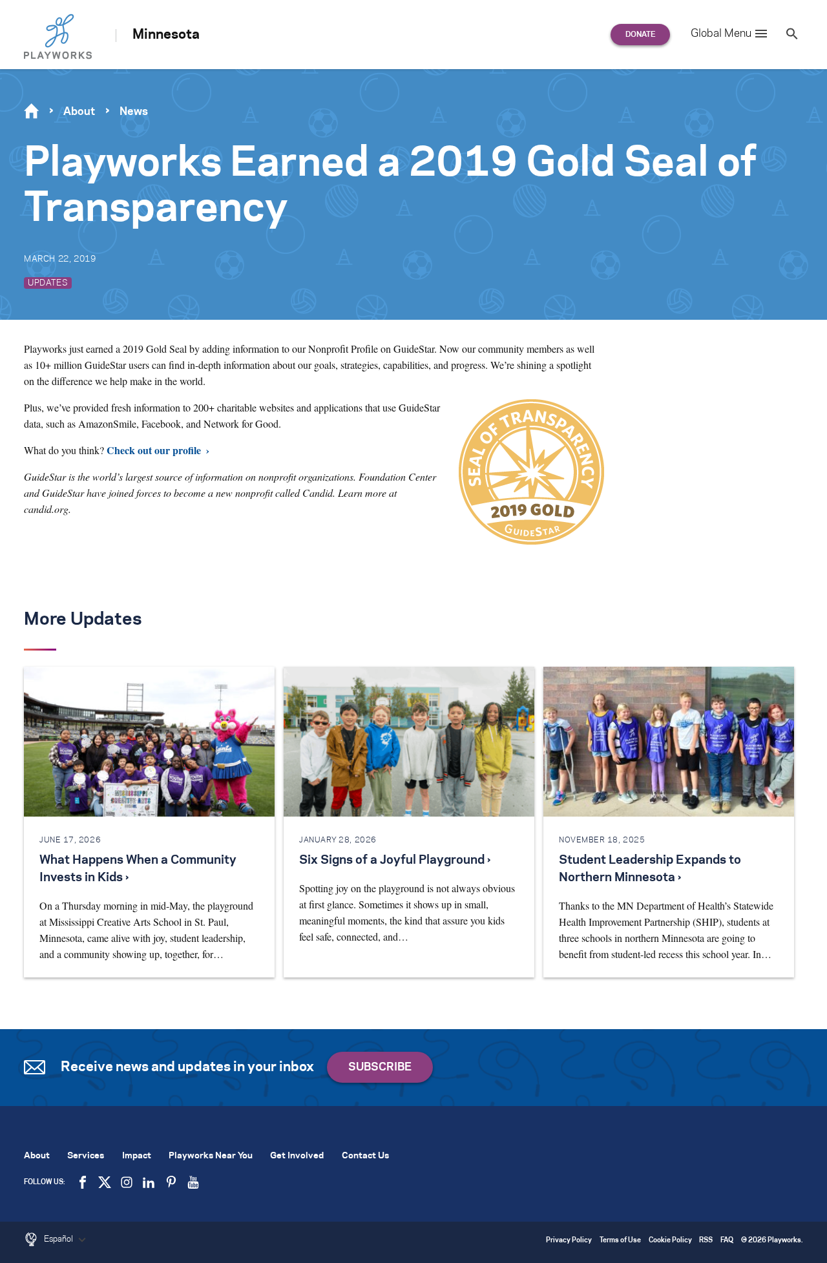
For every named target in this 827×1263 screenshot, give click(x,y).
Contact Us (365, 1156)
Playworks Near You (211, 1156)
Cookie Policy (670, 1241)
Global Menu (721, 33)
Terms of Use (620, 1241)
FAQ (726, 1241)
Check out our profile (154, 450)
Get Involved (297, 1156)
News (134, 112)
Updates (48, 283)
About (79, 112)
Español (59, 1239)
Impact (136, 1156)
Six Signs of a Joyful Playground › (394, 860)
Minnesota (166, 34)
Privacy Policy (569, 1241)
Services (85, 1156)
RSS (706, 1241)
